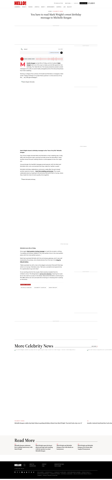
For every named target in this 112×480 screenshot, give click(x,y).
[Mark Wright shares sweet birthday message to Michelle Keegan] (92, 3)
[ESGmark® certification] (23, 465)
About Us (31, 464)
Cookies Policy (49, 472)
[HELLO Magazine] (20, 3)
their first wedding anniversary (44, 171)
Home (50, 11)
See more (94, 346)
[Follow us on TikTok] (22, 472)
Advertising (32, 465)
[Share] (61, 53)
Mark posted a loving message (35, 251)
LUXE (64, 6)
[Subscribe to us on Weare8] (31, 472)
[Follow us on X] (19, 472)
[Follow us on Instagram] (15, 472)
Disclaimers (40, 472)
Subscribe (83, 3)
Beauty (43, 6)
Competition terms (55, 473)
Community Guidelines (60, 472)
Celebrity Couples (40, 287)
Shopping (58, 6)
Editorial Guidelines (66, 473)
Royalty (24, 6)
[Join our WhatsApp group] (33, 472)
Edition (67, 3)
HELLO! (25, 49)
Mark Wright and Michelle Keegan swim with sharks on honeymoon (65, 447)
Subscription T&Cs (58, 464)
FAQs (43, 465)
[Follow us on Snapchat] (26, 472)
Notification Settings (43, 473)
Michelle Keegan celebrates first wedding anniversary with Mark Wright (23, 447)
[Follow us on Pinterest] (29, 472)
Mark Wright (53, 287)
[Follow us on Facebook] (17, 472)
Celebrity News (58, 11)
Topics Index (57, 465)
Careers (39, 475)
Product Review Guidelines (50, 475)
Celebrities (17, 6)
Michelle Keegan (31, 63)
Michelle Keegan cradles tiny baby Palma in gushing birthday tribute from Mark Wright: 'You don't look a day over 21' (48, 423)
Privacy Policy (86, 472)
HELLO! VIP (69, 6)
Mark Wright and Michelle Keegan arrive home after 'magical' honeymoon (85, 447)
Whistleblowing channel (74, 472)
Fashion (30, 6)
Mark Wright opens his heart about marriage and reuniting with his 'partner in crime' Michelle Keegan (44, 448)
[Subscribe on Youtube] (24, 472)
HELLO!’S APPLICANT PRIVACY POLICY (82, 473)
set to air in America (45, 273)
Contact (44, 464)
